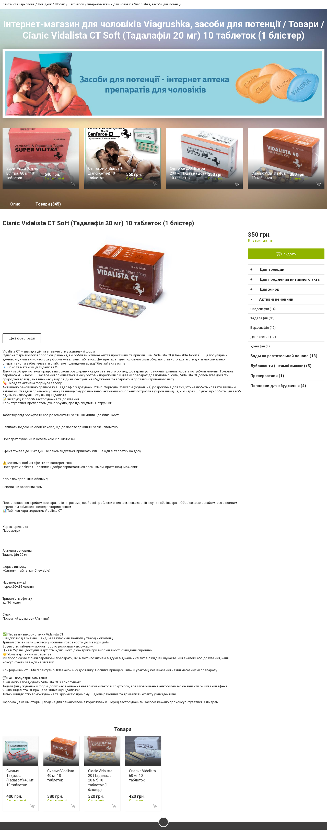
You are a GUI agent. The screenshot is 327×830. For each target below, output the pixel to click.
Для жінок (269, 289)
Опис (15, 204)
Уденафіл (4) (260, 346)
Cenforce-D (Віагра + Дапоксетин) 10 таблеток (105, 173)
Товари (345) (48, 204)
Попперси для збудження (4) (278, 385)
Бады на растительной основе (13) (283, 356)
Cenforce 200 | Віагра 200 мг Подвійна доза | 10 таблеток (189, 173)
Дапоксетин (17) (263, 337)
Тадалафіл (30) (262, 318)
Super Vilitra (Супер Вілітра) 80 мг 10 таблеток (22, 173)
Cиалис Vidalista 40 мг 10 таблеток (60, 775)
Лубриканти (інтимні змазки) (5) (280, 365)
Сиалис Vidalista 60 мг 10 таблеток (142, 775)
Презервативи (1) (267, 375)
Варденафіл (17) (263, 327)
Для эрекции (272, 269)
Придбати (289, 254)
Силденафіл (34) (263, 309)
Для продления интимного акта (290, 279)
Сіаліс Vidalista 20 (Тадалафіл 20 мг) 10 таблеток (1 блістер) (100, 780)
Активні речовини (276, 299)
